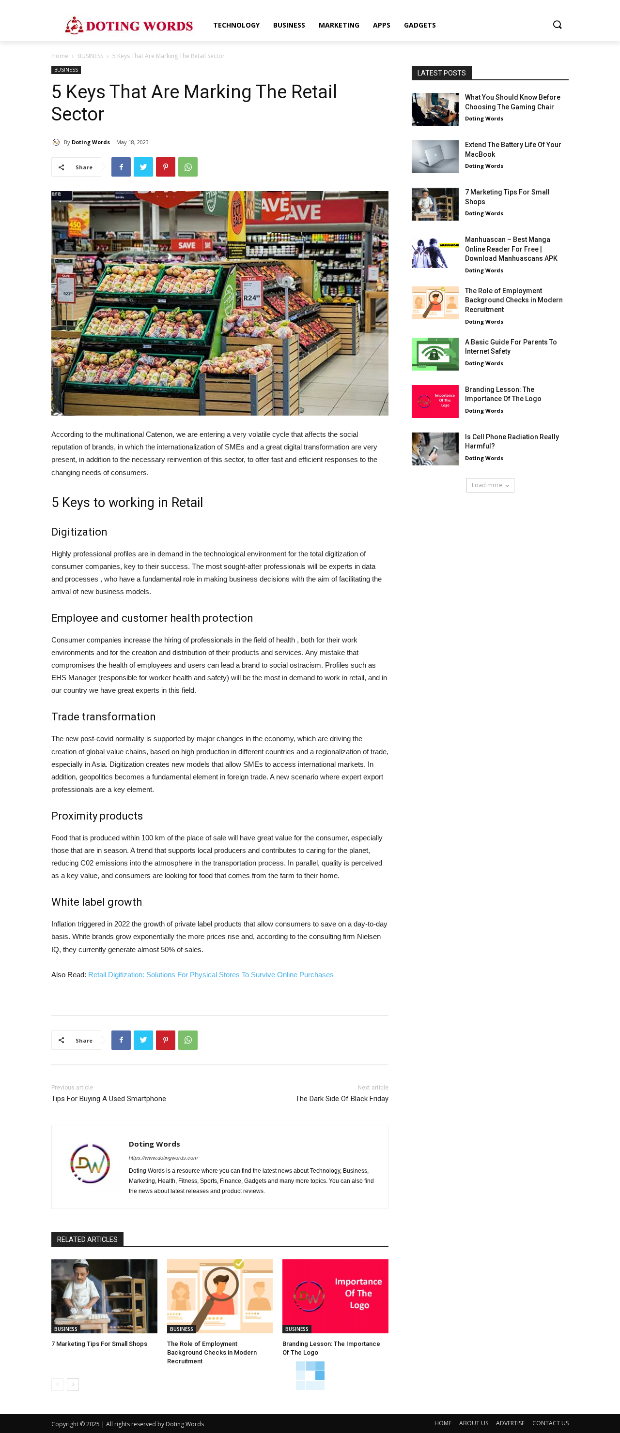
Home (59, 56)
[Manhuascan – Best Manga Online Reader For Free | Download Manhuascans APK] (435, 251)
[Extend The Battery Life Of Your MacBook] (435, 156)
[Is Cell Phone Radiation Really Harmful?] (435, 449)
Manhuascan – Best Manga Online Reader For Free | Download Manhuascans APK (511, 249)
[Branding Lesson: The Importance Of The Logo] (335, 1296)
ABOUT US (473, 1423)
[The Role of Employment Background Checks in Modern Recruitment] (220, 1296)
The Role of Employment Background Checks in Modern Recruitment (212, 1352)
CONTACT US (550, 1423)
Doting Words (91, 142)
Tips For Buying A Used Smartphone (108, 1098)
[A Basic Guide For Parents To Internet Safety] (435, 354)
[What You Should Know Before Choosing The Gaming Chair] (435, 109)
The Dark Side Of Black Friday (341, 1098)
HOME (442, 1423)
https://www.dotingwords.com (163, 1158)
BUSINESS (90, 56)
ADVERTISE (510, 1423)
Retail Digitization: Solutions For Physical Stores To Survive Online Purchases (211, 974)
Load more (487, 485)
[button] (557, 25)
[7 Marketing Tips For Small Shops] (104, 1296)
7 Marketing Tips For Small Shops (99, 1343)
